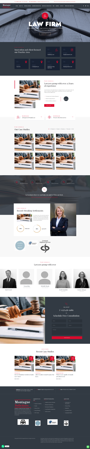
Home (17, 5)
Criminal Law (35, 66)
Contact (62, 5)
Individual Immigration (46, 5)
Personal (68, 129)
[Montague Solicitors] (7, 6)
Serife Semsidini (82, 290)
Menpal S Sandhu (8, 286)
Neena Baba (45, 286)
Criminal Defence (27, 5)
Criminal (58, 129)
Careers (57, 5)
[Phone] (3, 446)
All (48, 129)
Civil (73, 129)
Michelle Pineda (63, 286)
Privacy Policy (67, 405)
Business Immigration (36, 5)
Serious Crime (36, 408)
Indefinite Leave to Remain (50, 402)
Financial (53, 129)
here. (61, 442)
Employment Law (67, 54)
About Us (21, 5)
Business (63, 129)
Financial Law (17, 373)
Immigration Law (67, 66)
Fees (53, 5)
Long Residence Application (50, 409)
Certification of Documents (67, 403)
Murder (35, 405)
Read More (48, 105)
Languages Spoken (68, 412)
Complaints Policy (68, 410)
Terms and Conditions (69, 5)
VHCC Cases (36, 412)
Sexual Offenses (37, 410)
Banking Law (51, 54)
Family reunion (47, 411)
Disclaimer (67, 408)
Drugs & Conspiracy (38, 403)
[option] (20, 245)
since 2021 (66, 99)
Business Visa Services (51, 67)
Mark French (26, 290)
